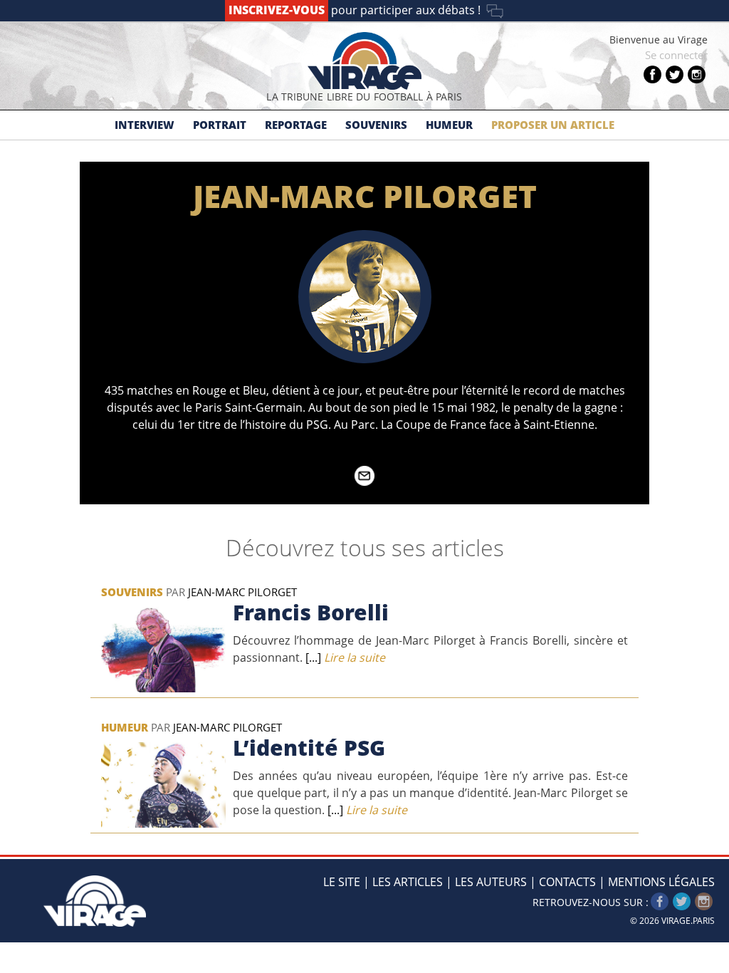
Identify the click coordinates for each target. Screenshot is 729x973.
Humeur (449, 125)
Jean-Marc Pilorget (242, 592)
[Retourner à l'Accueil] (364, 61)
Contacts (567, 882)
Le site (341, 882)
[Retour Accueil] (94, 893)
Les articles (407, 882)
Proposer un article (552, 125)
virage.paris (688, 921)
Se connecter (676, 55)
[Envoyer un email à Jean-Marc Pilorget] (364, 481)
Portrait (219, 125)
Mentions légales (661, 882)
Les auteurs (491, 882)
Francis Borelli (311, 612)
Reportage (296, 125)
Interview (144, 125)
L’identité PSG (309, 747)
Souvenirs (376, 125)
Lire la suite (345, 657)
